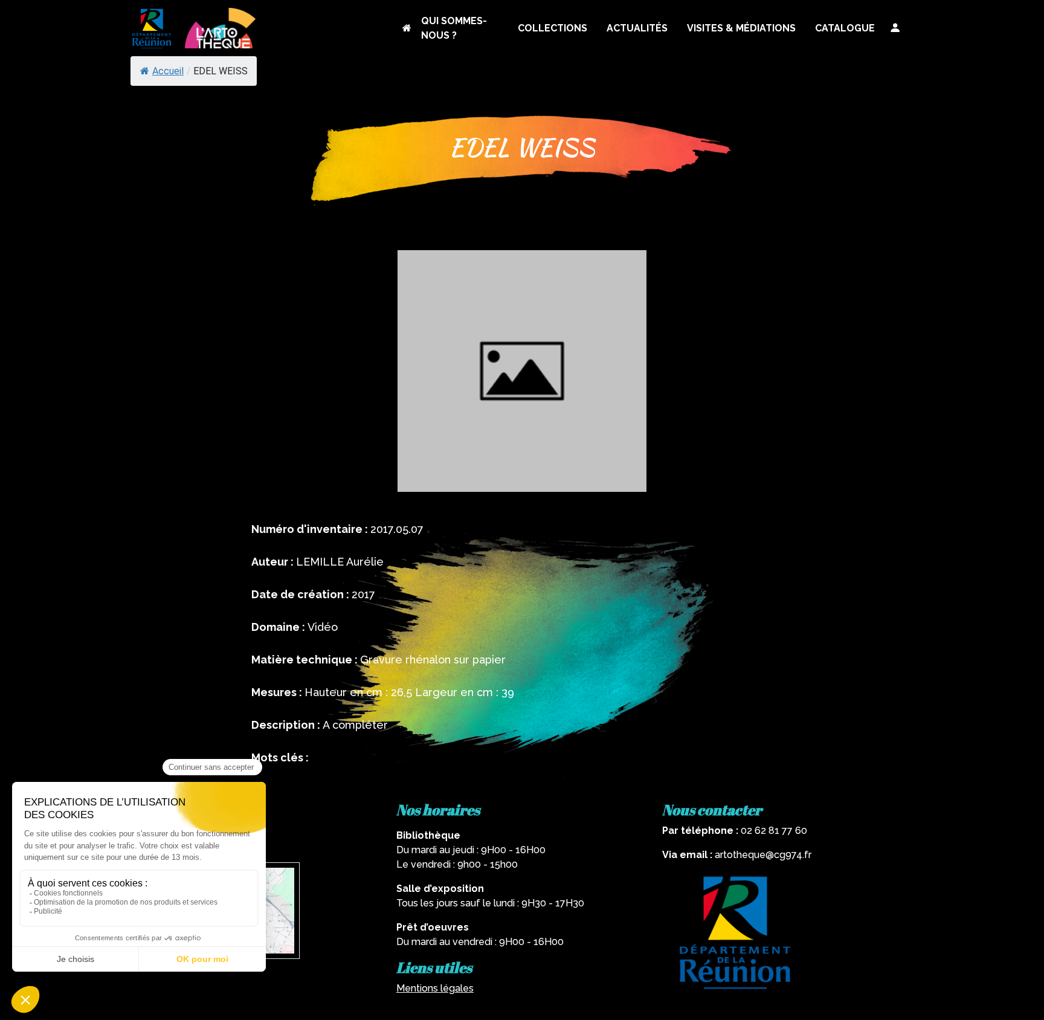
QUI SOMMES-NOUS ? (454, 28)
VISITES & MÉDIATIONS (741, 28)
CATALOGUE (845, 28)
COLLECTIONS (552, 28)
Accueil (168, 71)
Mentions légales (435, 988)
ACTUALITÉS (637, 28)
